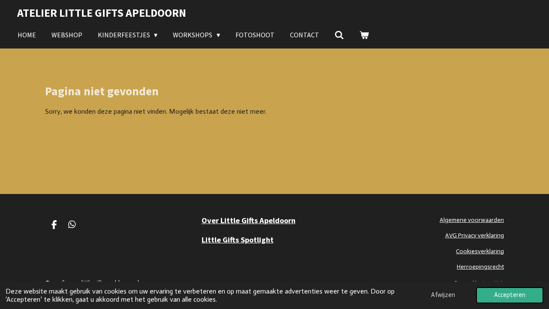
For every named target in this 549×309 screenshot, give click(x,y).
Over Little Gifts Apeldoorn (249, 220)
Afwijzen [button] (443, 295)
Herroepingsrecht (480, 266)
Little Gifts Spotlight (238, 240)
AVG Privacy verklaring (474, 235)
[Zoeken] (339, 35)
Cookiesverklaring (480, 251)
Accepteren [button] (509, 295)
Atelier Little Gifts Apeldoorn (101, 13)
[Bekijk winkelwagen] (364, 35)
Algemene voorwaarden (472, 220)
